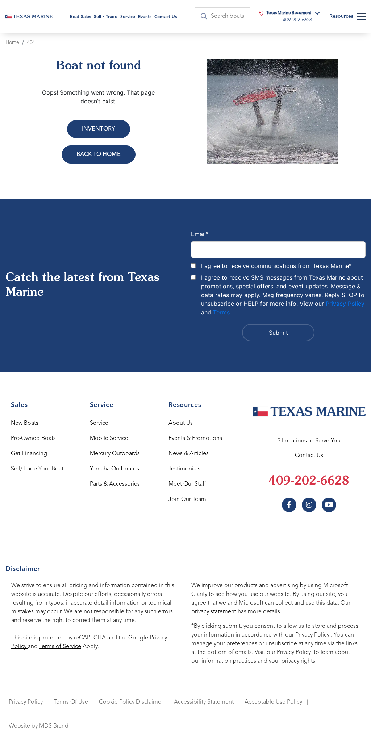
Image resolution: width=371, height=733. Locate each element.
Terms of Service (60, 647)
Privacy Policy (345, 303)
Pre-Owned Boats (33, 438)
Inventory (98, 129)
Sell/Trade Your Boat (37, 469)
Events (144, 17)
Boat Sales (80, 17)
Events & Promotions (195, 438)
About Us (180, 423)
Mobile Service (109, 438)
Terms (221, 312)
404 (31, 42)
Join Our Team (187, 499)
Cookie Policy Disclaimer (131, 702)
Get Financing (29, 454)
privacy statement (213, 612)
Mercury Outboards (115, 454)
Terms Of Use (71, 702)
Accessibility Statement (204, 702)
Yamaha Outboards (114, 469)
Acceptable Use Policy (273, 702)
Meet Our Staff (187, 484)
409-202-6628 (309, 481)
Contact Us (165, 17)
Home (12, 42)
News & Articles (188, 454)
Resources (341, 16)
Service (99, 423)
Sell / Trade (105, 17)
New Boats (24, 423)
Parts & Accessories (115, 484)
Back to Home (98, 154)
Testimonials (184, 469)
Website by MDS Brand (38, 726)
